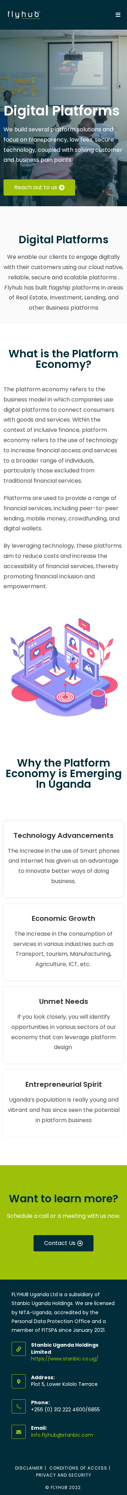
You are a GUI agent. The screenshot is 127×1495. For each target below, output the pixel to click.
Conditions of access (78, 1468)
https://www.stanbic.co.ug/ (64, 1358)
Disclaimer (29, 1468)
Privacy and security (63, 1475)
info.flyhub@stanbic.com (62, 1435)
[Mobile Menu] (118, 14)
